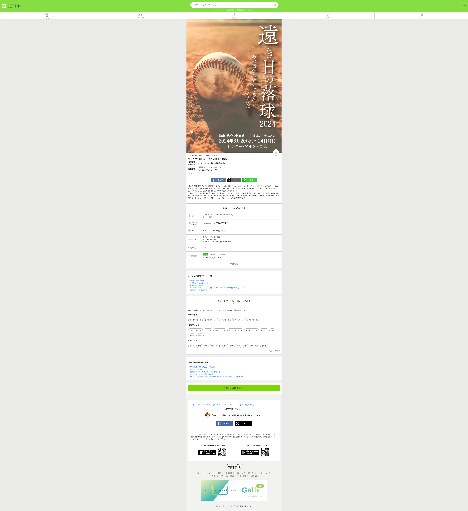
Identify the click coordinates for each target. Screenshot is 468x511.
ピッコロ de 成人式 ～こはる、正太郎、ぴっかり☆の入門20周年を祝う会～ (218, 288)
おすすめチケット (211, 320)
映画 (272, 330)
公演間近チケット (239, 320)
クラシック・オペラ (235, 330)
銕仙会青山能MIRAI (197, 285)
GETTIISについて (232, 476)
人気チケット (225, 320)
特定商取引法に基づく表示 (235, 473)
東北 (199, 346)
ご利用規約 (219, 473)
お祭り (192, 335)
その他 (200, 335)
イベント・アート (251, 330)
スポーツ (208, 330)
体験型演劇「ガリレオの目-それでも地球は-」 (206, 372)
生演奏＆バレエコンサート (199, 283)
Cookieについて (217, 476)
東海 (225, 346)
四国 (245, 346)
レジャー (264, 330)
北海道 (192, 346)
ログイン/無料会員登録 (234, 388)
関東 (206, 346)
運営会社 (254, 476)
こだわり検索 (273, 351)
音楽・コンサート (195, 330)
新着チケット (253, 320)
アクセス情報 (207, 217)
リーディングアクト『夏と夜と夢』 (202, 374)
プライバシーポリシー (204, 473)
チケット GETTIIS (231, 506)
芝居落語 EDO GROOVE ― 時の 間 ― (203, 367)
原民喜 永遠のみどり (197, 369)
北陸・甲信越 (215, 346)
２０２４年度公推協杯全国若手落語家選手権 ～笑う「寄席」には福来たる (216, 376)
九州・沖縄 (254, 346)
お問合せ (245, 476)
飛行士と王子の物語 (197, 280)
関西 (231, 346)
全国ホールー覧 (264, 473)
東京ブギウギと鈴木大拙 (198, 290)
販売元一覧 (252, 473)
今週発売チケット (195, 320)
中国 (238, 346)
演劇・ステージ (220, 330)
